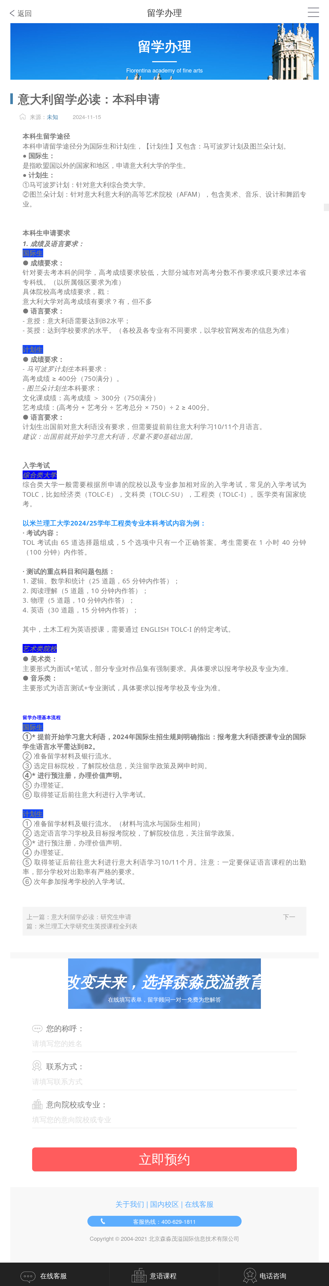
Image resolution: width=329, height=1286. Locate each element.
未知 (52, 117)
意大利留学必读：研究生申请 (91, 916)
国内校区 (164, 1204)
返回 (24, 13)
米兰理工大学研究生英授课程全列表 (88, 925)
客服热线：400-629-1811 (164, 1221)
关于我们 (129, 1204)
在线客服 (199, 1204)
